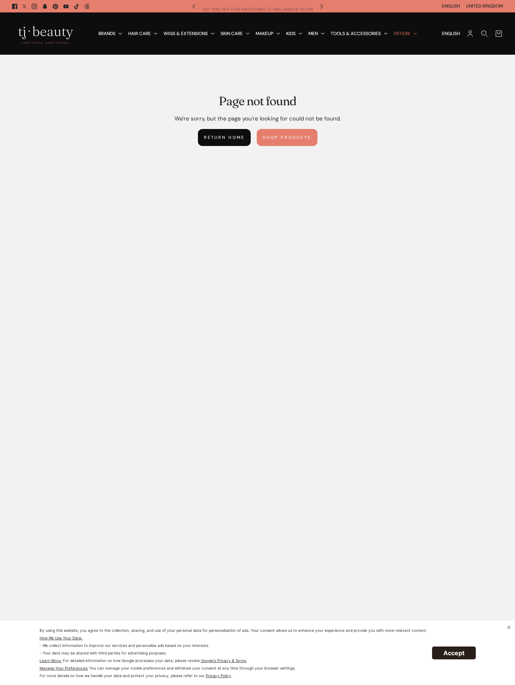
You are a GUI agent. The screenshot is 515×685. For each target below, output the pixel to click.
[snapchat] (45, 6)
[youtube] (66, 6)
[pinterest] (55, 6)
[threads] (87, 6)
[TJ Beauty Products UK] (45, 33)
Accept (453, 653)
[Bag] (499, 33)
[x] (24, 6)
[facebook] (15, 6)
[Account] (470, 33)
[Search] (484, 33)
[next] (321, 6)
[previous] (194, 6)
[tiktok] (76, 6)
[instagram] (34, 6)
